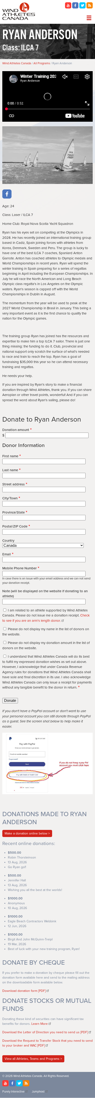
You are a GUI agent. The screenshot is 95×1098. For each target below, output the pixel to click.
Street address (13, 484)
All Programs (41, 63)
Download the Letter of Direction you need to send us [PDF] (45, 1032)
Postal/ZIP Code (14, 526)
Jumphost (38, 1091)
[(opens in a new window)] (68, 7)
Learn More (39, 1024)
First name (10, 456)
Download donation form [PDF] (24, 991)
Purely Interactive (13, 1091)
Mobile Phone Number (19, 568)
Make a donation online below (26, 833)
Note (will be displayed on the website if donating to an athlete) (45, 593)
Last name (10, 470)
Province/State (13, 512)
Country (8, 540)
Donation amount (15, 430)
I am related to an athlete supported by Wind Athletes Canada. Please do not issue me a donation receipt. (46, 615)
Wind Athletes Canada (16, 63)
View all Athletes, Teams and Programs (32, 1059)
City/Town (10, 498)
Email (6, 554)
